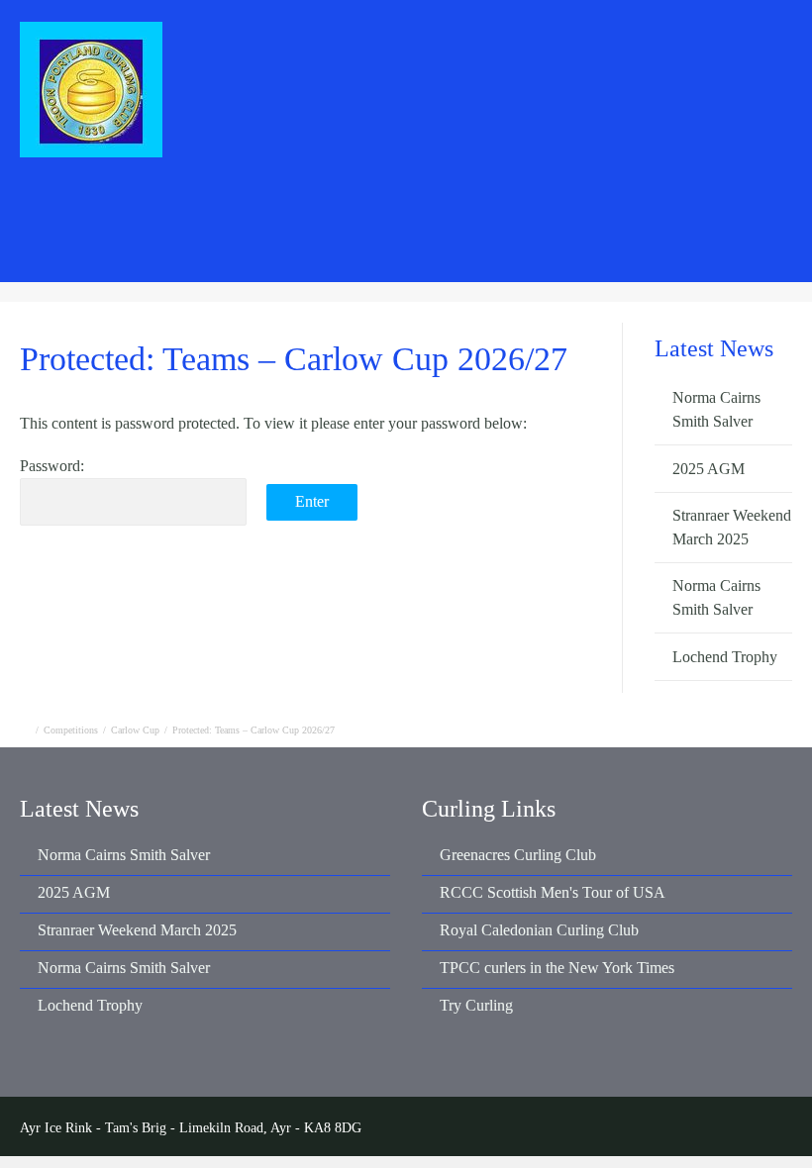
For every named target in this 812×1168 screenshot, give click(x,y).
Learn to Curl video (553, 254)
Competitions (314, 213)
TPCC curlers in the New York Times (557, 967)
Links (756, 213)
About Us (439, 213)
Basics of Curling (406, 254)
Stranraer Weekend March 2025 (137, 930)
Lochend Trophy (724, 656)
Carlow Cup (135, 730)
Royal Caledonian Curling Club (539, 930)
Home (118, 213)
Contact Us (652, 213)
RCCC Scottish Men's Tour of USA (552, 892)
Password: (52, 465)
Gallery (543, 213)
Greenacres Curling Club (518, 854)
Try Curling (476, 1005)
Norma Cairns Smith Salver (124, 854)
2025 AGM (708, 468)
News (202, 213)
